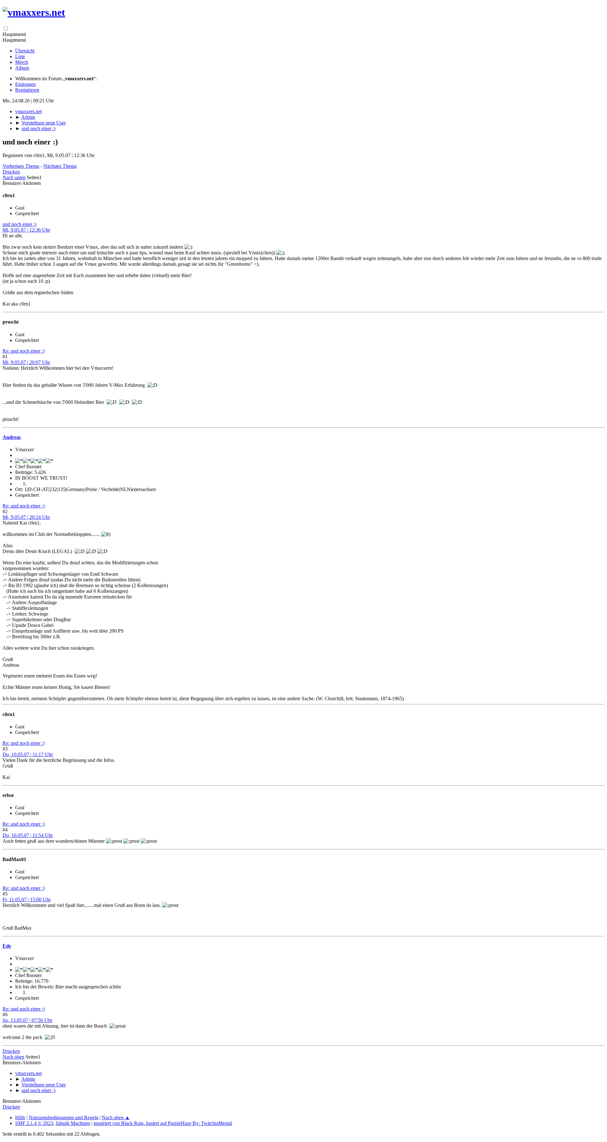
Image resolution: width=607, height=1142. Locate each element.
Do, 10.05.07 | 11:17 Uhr (28, 754)
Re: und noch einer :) (24, 351)
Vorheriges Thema (21, 166)
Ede (7, 946)
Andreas (12, 437)
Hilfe (20, 1117)
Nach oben (13, 1057)
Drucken (11, 171)
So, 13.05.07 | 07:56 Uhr (27, 1020)
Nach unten (14, 177)
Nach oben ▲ (116, 1117)
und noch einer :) (19, 224)
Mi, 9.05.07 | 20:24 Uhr (26, 517)
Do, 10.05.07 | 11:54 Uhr (28, 835)
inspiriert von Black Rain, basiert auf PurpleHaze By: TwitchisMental (163, 1123)
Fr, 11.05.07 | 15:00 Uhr (27, 899)
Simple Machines (73, 1123)
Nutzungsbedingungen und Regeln (63, 1117)
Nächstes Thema (60, 166)
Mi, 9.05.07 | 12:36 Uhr (26, 230)
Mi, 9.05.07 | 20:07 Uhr (26, 362)
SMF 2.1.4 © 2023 (34, 1123)
